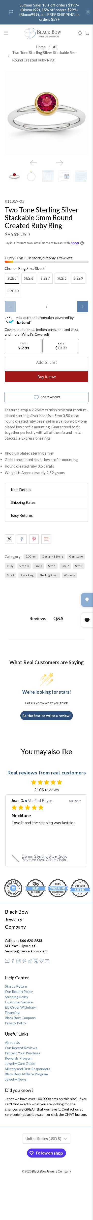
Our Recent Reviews (21, 1048)
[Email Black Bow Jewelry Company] (7, 962)
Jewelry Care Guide (20, 1063)
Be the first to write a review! (46, 715)
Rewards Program (18, 1058)
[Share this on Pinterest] (34, 539)
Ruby (10, 566)
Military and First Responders (27, 1069)
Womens (69, 575)
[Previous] (33, 162)
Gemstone (76, 556)
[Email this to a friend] (46, 539)
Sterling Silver (49, 575)
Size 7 (45, 278)
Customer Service (19, 1002)
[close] (88, 12)
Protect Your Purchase (22, 1053)
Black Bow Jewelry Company (51, 1171)
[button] (46, 489)
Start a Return (16, 986)
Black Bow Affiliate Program (26, 1074)
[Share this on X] (9, 539)
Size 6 (28, 278)
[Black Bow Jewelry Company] (46, 33)
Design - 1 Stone (52, 556)
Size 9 (78, 278)
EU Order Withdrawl (20, 1007)
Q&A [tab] (58, 618)
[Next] (59, 162)
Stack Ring (26, 575)
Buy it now (46, 376)
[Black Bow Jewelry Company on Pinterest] (24, 962)
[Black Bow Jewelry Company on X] (35, 962)
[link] (46, 858)
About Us (12, 1042)
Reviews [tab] (38, 618)
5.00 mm (31, 556)
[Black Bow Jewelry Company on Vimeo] (41, 962)
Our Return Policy (19, 991)
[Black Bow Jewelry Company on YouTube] (47, 962)
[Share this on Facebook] (22, 539)
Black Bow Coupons (20, 1018)
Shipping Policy (16, 997)
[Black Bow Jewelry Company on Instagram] (18, 962)
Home (40, 47)
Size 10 (13, 291)
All (55, 47)
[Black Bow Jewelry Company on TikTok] (30, 962)
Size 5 (12, 278)
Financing (12, 1012)
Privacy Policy (15, 1023)
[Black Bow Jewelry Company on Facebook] (13, 962)
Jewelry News (16, 1079)
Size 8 (61, 278)
